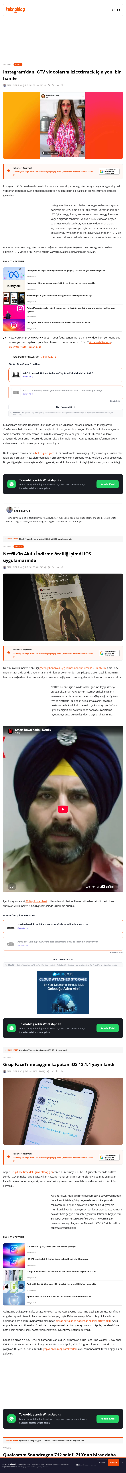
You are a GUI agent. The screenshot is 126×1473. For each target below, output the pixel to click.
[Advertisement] (63, 1382)
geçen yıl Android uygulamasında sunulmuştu (66, 668)
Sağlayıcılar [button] (25, 1467)
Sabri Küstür (13, 85)
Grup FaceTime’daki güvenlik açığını (32, 1172)
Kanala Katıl (107, 484)
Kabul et (113, 1463)
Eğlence (18, 64)
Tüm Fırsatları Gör (64, 407)
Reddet (102, 1463)
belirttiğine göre (44, 453)
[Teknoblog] (15, 10)
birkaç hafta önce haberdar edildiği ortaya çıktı (83, 1321)
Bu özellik (100, 668)
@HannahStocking (100, 342)
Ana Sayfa (7, 64)
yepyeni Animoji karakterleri (60, 1349)
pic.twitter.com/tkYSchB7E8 (25, 346)
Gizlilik (33, 1467)
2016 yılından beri (36, 901)
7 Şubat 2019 (49, 356)
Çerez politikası (42, 1467)
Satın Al (27, 376)
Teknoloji (18, 546)
